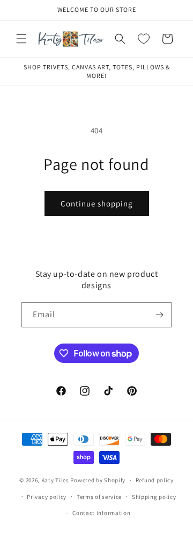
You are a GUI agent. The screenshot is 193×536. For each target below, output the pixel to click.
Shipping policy (154, 497)
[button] (21, 39)
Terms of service (99, 497)
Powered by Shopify (97, 480)
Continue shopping (97, 203)
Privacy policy (46, 497)
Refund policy (155, 480)
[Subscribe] (159, 314)
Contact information (101, 513)
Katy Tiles (55, 480)
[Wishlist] (143, 39)
